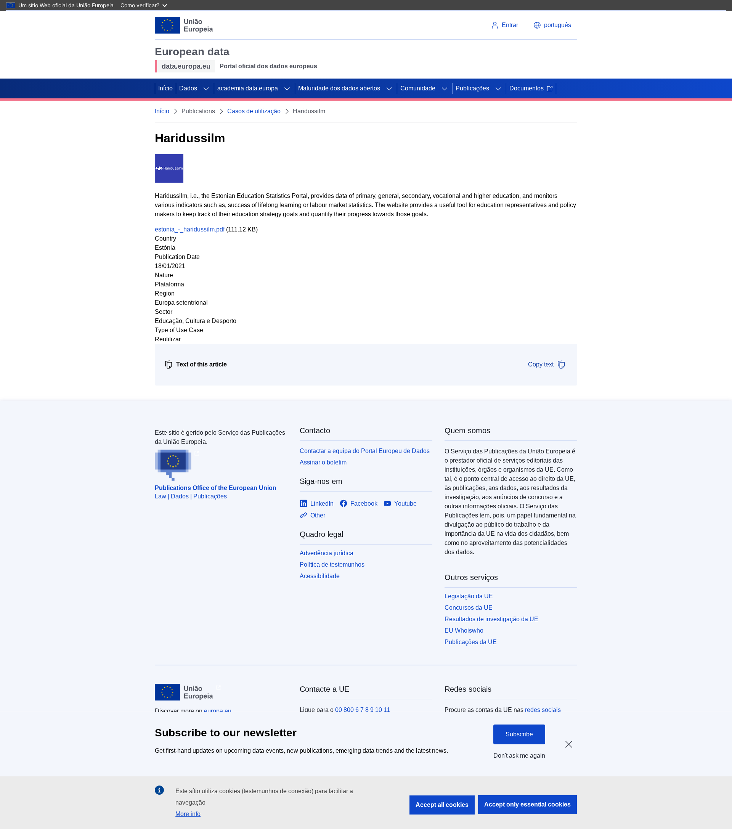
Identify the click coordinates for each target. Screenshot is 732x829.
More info (188, 814)
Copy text (541, 364)
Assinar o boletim (323, 462)
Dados (188, 88)
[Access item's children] (206, 88)
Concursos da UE (469, 607)
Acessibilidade (320, 576)
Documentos (526, 88)
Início (165, 88)
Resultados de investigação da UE (491, 619)
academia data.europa (247, 88)
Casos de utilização (254, 111)
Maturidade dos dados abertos (339, 88)
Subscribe (519, 734)
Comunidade (417, 88)
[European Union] (184, 25)
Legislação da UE (469, 596)
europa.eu (217, 711)
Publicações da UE (471, 642)
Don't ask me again (519, 755)
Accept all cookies (442, 805)
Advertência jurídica (326, 553)
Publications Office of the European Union (215, 488)
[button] (552, 25)
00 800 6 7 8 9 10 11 (362, 710)
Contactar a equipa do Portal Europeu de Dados (365, 451)
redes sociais (543, 710)
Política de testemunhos (332, 564)
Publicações (472, 88)
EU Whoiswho (464, 630)
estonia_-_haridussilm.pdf (190, 229)
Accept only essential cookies (527, 804)
